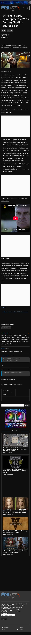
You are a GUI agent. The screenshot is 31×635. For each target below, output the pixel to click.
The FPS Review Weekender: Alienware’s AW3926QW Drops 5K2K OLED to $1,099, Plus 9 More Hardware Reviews (15, 449)
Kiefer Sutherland (18, 384)
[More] (24, 40)
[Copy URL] (20, 40)
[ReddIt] (14, 40)
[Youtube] (18, 630)
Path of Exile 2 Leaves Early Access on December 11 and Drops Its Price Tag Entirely (15, 551)
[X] (10, 40)
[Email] (17, 40)
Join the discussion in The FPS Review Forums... (15, 312)
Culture (9, 30)
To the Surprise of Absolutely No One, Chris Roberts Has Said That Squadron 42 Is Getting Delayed (14, 470)
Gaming (4, 474)
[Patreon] (18, 627)
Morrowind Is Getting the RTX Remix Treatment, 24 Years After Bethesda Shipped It (15, 531)
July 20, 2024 (7, 348)
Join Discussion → (6, 327)
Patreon (21, 627)
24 (14, 384)
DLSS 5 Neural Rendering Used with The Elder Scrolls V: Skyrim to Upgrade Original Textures (14, 511)
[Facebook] (7, 40)
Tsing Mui (6, 35)
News (3, 30)
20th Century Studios (8, 384)
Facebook (6, 627)
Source (3, 307)
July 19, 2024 (11, 332)
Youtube (21, 629)
